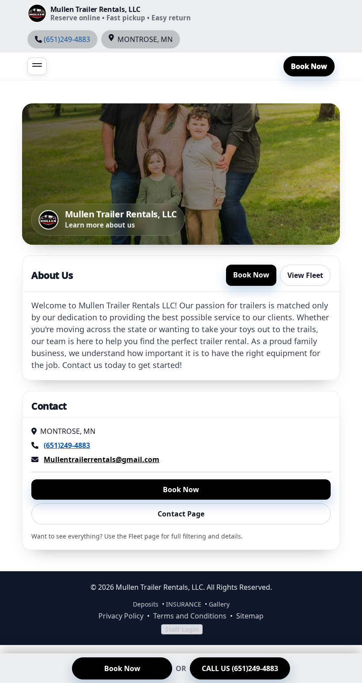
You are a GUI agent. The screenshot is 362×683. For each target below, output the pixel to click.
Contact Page (181, 514)
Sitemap (250, 616)
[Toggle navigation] (37, 66)
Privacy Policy (120, 616)
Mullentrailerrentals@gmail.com (101, 459)
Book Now (309, 66)
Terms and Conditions (189, 616)
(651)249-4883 (67, 39)
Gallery (219, 604)
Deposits (145, 604)
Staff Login (182, 629)
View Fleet (305, 275)
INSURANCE (183, 604)
